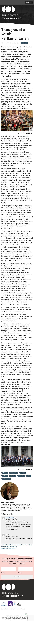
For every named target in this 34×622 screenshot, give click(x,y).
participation (13, 475)
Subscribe (17, 577)
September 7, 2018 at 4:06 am (12, 519)
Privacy (13, 609)
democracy (5, 472)
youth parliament (6, 478)
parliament (5, 475)
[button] (29, 2)
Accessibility (5, 609)
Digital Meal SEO (10, 518)
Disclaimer (21, 609)
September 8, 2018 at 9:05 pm (12, 536)
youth (29, 475)
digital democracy (14, 472)
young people (21, 475)
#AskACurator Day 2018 (8, 548)
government (23, 472)
